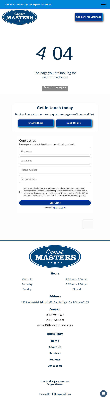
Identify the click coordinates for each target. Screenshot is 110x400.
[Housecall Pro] (61, 394)
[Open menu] (103, 4)
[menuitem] (55, 341)
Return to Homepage (55, 87)
